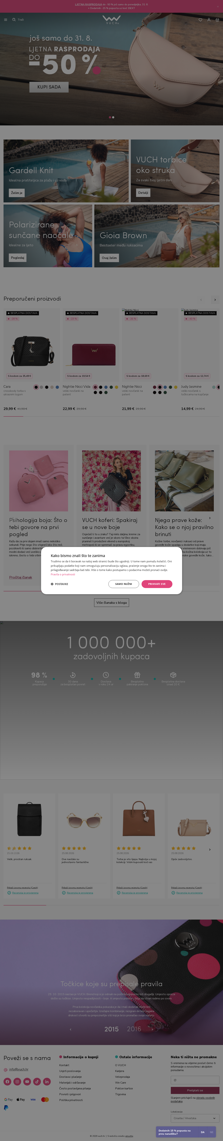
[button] (59, 584)
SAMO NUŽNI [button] (123, 584)
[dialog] (111, 570)
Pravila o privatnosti (63, 574)
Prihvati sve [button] (157, 584)
